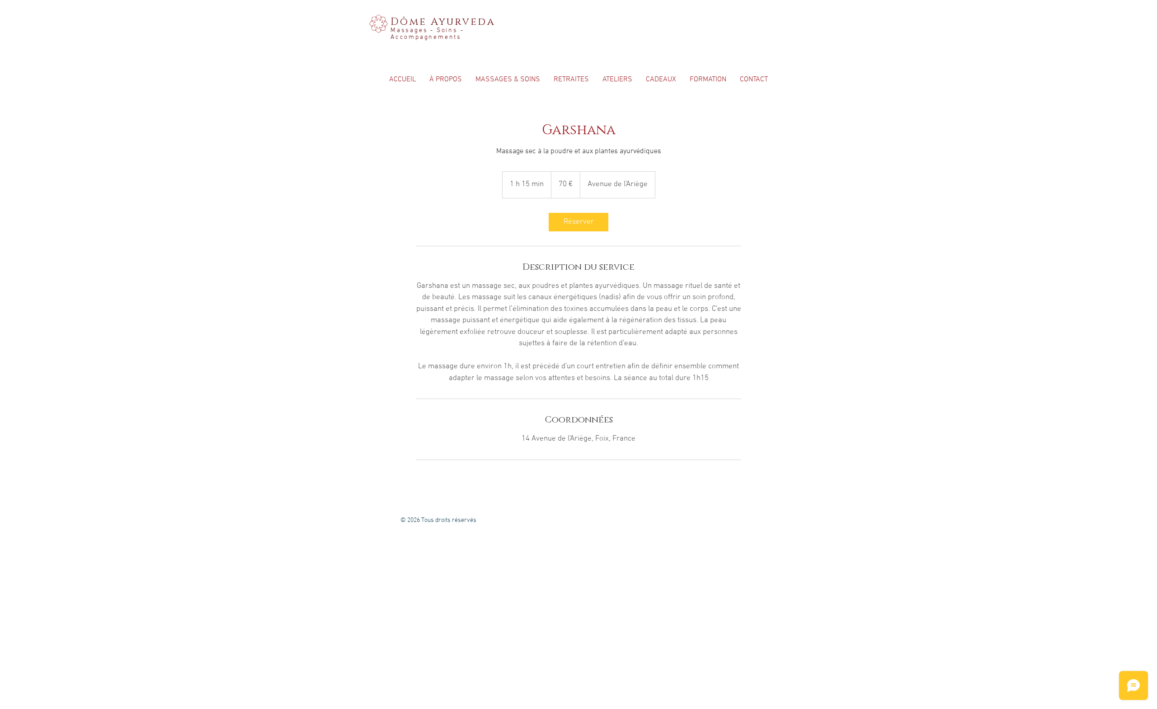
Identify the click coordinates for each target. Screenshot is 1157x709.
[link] (578, 222)
